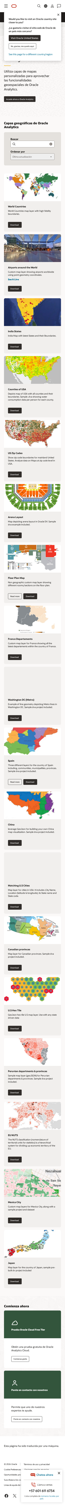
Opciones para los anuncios (36, 1469)
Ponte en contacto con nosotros (27, 1419)
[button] (6, 6)
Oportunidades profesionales (17, 1474)
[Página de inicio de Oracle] (14, 6)
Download (16, 225)
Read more (14, 596)
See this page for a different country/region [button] (30, 54)
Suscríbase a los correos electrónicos (20, 1479)
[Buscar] (39, 6)
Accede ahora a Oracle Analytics (19, 99)
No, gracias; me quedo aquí (22, 46)
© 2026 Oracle (10, 1464)
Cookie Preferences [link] (12, 1469)
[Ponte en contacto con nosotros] (59, 6)
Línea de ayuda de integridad (17, 1485)
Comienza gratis (20, 1359)
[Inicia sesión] (52, 6)
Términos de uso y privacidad (37, 1464)
